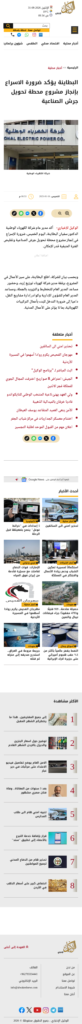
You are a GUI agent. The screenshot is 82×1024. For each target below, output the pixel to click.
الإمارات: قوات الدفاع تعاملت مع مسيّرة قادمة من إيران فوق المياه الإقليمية (24, 571)
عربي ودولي (29, 563)
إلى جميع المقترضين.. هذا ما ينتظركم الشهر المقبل (28, 719)
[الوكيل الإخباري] (65, 9)
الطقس (32, 43)
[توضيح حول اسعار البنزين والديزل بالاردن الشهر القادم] (57, 743)
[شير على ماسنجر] (27, 213)
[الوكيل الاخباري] (67, 947)
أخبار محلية (70, 43)
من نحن (70, 967)
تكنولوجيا (30, 521)
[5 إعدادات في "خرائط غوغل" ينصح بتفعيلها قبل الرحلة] (22, 510)
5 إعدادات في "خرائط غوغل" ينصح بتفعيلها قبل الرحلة (23, 530)
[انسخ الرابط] (14, 213)
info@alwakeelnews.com (24, 987)
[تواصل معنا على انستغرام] (34, 35)
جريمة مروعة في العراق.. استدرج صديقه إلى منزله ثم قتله (23, 655)
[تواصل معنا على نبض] (41, 35)
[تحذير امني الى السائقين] (60, 510)
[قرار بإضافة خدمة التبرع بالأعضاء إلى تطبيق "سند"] (57, 838)
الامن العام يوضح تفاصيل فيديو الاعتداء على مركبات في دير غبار (26, 767)
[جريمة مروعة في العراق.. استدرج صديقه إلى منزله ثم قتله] (22, 635)
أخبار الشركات (67, 563)
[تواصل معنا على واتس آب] (27, 35)
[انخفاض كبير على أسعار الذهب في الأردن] (57, 885)
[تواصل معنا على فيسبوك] (19, 35)
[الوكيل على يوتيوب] (37, 1010)
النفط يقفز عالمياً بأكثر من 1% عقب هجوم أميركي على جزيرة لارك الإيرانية (60, 655)
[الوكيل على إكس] (29, 1010)
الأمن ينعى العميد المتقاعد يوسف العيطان (44, 410)
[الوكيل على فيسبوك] (22, 1010)
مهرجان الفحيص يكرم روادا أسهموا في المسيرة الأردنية (22, 613)
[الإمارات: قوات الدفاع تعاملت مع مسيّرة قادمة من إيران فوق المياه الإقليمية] (22, 552)
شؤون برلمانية (12, 43)
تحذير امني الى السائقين (56, 346)
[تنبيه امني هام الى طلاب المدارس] (57, 814)
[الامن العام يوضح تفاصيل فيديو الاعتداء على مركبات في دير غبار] (57, 767)
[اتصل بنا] (12, 34)
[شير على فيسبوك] (40, 213)
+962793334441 (29, 974)
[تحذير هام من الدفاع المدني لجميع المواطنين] (57, 862)
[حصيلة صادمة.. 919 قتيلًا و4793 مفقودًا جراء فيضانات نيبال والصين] (60, 593)
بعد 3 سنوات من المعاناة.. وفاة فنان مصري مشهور (26, 791)
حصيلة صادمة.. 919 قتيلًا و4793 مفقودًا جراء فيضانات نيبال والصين (60, 613)
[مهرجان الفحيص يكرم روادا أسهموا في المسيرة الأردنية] (22, 593)
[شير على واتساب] (21, 213)
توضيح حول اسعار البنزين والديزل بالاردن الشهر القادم (27, 743)
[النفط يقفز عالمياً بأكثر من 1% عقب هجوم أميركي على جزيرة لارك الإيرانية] (60, 635)
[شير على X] (33, 213)
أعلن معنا (69, 994)
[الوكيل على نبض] (60, 1010)
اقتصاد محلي (50, 43)
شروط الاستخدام (65, 987)
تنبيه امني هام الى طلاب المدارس (30, 814)
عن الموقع (69, 974)
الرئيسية (72, 67)
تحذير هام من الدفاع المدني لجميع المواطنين (28, 862)
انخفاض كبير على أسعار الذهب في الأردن (26, 885)
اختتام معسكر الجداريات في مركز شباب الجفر (41, 419)
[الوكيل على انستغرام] (46, 1010)
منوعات (70, 604)
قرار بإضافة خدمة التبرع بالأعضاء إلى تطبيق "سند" (29, 838)
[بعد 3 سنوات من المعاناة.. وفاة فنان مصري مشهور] (57, 790)
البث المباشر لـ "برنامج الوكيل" (51, 370)
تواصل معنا (68, 980)
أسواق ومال (67, 646)
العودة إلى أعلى (15, 947)
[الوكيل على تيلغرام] (53, 1010)
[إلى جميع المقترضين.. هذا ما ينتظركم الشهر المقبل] (57, 719)
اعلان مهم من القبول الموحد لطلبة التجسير (43, 427)
